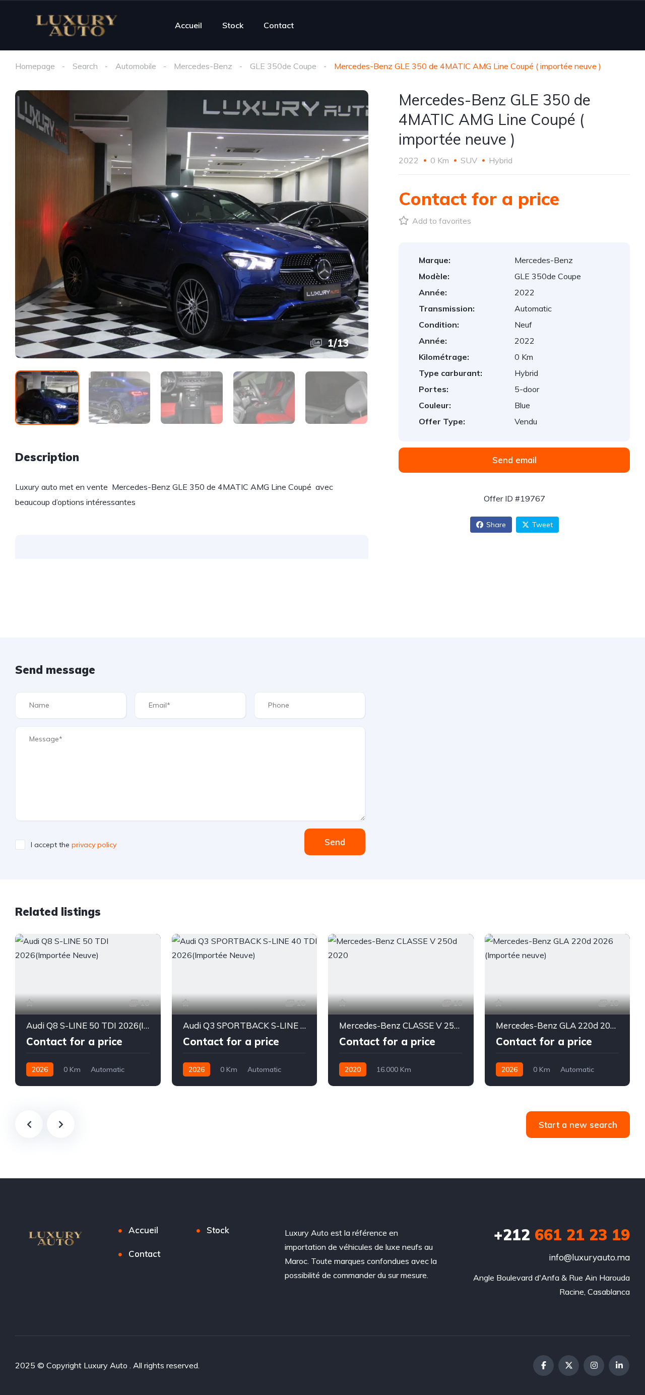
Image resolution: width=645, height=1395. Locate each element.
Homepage (35, 66)
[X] (568, 1365)
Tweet (542, 524)
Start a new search (578, 1124)
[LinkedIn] (619, 1365)
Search (85, 66)
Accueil (188, 25)
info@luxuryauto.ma (589, 1257)
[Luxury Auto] (76, 25)
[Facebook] (543, 1365)
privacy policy (94, 844)
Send (335, 842)
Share (496, 524)
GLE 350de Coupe (283, 66)
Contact (279, 25)
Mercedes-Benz (203, 66)
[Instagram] (594, 1365)
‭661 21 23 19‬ (562, 1234)
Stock (232, 25)
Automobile (135, 66)
